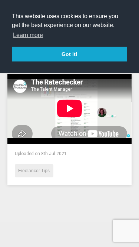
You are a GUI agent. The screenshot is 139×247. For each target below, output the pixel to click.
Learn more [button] (28, 35)
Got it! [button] (69, 54)
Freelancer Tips (34, 170)
